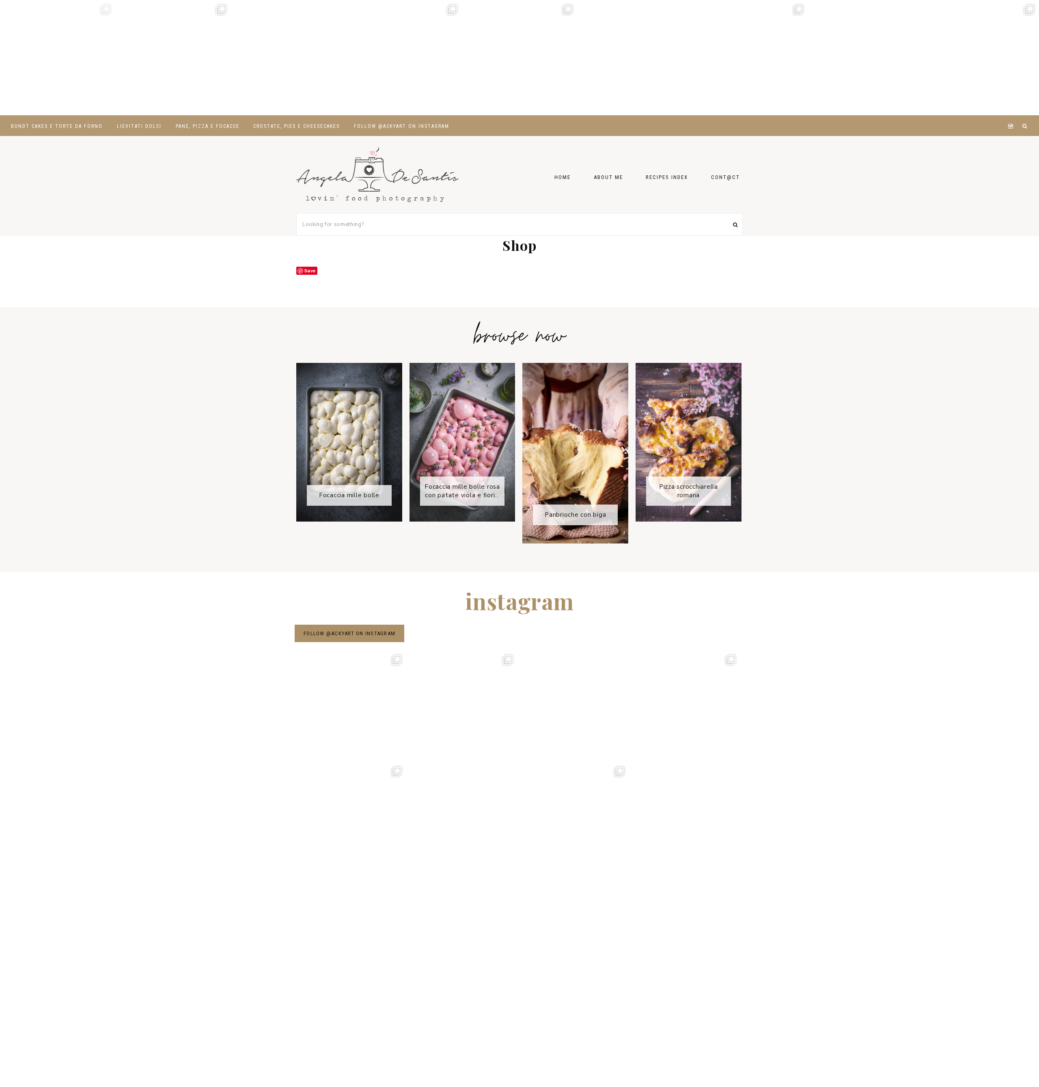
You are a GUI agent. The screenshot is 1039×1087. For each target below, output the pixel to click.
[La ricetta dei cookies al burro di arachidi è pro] (519, 57)
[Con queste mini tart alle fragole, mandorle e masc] (173, 57)
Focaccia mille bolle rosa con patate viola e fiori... (462, 491)
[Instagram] (1012, 116)
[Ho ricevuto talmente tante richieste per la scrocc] (865, 57)
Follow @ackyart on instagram (349, 633)
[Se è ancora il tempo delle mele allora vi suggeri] (403, 57)
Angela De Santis (377, 174)
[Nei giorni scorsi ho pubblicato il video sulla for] (288, 57)
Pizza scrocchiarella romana (688, 491)
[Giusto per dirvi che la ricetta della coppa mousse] (981, 57)
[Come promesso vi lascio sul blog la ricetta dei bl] (57, 57)
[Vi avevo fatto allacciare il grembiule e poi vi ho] (750, 57)
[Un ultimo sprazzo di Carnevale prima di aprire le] (634, 57)
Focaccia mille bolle (349, 495)
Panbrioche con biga (575, 515)
